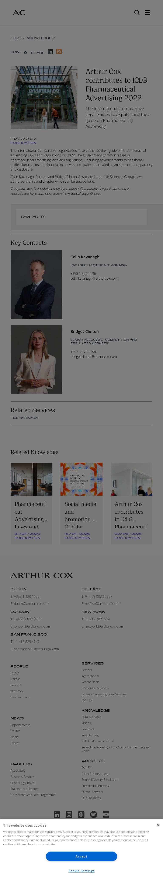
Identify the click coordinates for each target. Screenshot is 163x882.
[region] (81, 850)
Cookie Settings (82, 871)
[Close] (158, 825)
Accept (81, 856)
